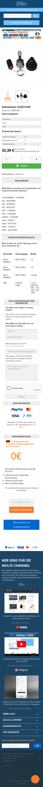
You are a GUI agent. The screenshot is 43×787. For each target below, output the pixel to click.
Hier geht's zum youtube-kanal (20, 665)
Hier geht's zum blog (20, 622)
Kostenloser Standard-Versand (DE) (26, 151)
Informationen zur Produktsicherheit (21, 524)
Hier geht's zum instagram (20, 708)
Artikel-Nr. (6, 110)
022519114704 (33, 10)
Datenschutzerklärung (15, 346)
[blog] (21, 601)
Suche (36, 16)
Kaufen (21, 165)
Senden (21, 396)
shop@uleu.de (6, 766)
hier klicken (21, 490)
